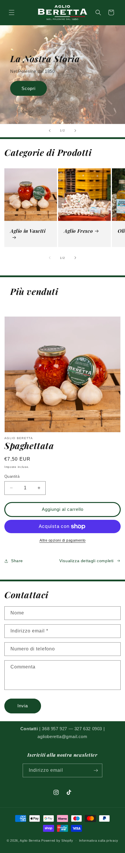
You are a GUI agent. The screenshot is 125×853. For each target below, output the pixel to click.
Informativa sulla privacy (99, 840)
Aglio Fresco (78, 231)
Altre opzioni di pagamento (63, 540)
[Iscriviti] (95, 770)
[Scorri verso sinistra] (49, 257)
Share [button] (17, 560)
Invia (22, 705)
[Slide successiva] (75, 130)
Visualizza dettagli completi (86, 560)
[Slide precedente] (49, 130)
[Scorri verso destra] (75, 257)
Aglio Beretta (30, 840)
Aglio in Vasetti (28, 231)
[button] (11, 12)
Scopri (28, 88)
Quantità (11, 476)
